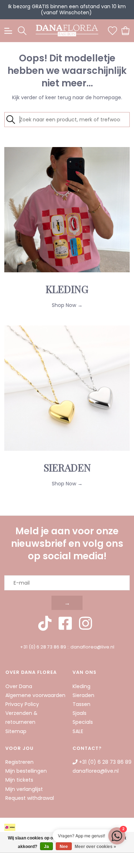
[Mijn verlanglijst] (112, 30)
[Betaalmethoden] (11, 827)
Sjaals (79, 713)
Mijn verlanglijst (24, 789)
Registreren (19, 762)
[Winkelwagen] (125, 30)
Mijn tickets (19, 779)
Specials (83, 722)
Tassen (81, 704)
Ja (46, 846)
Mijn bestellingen (26, 770)
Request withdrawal (29, 798)
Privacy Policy (22, 704)
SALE (78, 731)
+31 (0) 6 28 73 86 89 (43, 647)
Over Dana (18, 686)
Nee (64, 846)
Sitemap (15, 731)
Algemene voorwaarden (35, 695)
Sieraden (83, 695)
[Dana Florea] (67, 31)
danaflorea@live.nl (92, 647)
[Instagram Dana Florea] (85, 624)
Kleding (81, 686)
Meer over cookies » (95, 846)
